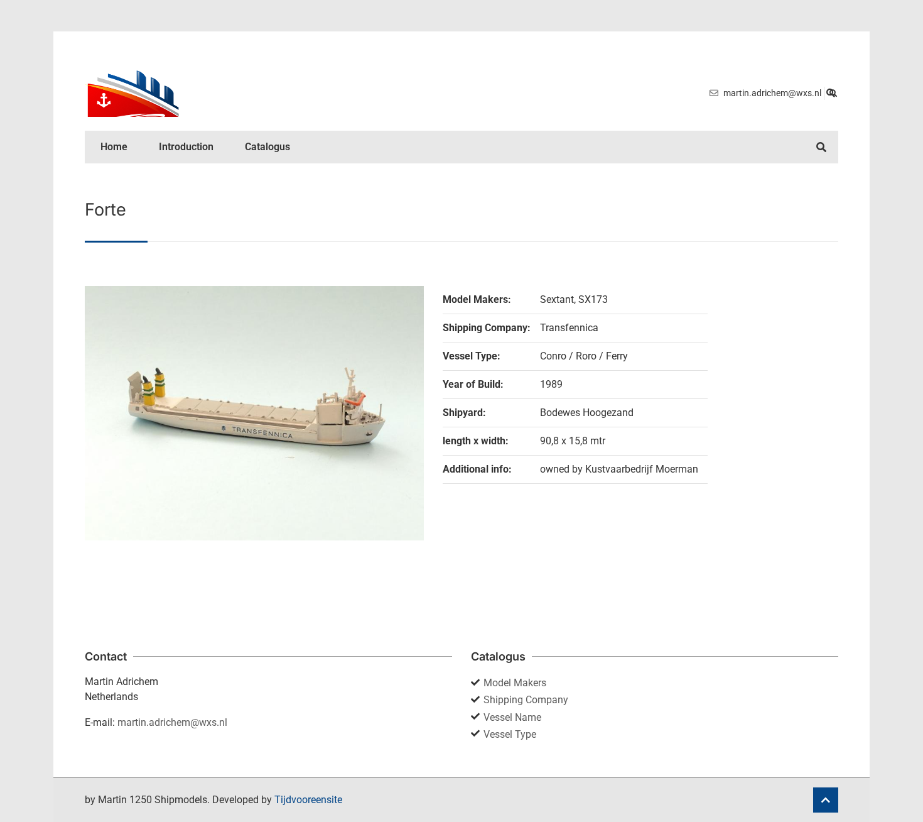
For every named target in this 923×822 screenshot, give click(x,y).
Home (113, 147)
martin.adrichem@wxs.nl (172, 722)
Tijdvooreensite (308, 800)
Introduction (186, 147)
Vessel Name (512, 717)
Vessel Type (509, 734)
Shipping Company (525, 700)
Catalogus (267, 147)
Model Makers (514, 683)
